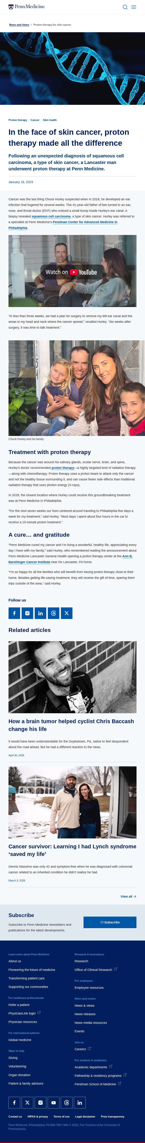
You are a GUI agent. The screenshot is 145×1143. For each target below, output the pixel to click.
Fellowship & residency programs (98, 1075)
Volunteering (17, 1066)
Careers (80, 1049)
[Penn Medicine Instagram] (40, 1102)
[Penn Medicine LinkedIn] (79, 1102)
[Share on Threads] (53, 613)
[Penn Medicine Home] (64, 7)
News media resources (91, 1023)
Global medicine (19, 1040)
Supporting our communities (28, 987)
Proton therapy (17, 119)
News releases (85, 1014)
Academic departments (91, 1067)
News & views (84, 1005)
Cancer (35, 119)
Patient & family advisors (25, 1083)
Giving (13, 1058)
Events (79, 1031)
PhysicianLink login (22, 1013)
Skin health (50, 119)
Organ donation (19, 1075)
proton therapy (63, 468)
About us (14, 961)
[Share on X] (66, 613)
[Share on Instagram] (27, 613)
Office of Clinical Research (93, 970)
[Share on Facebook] (14, 613)
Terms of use (61, 1116)
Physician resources (22, 1022)
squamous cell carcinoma (51, 216)
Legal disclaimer (85, 1116)
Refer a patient (18, 1005)
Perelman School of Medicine (95, 1084)
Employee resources (89, 987)
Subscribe (112, 922)
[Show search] (124, 7)
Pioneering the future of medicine (31, 970)
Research (81, 961)
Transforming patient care (26, 978)
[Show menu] (133, 7)
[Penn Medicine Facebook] (14, 1102)
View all (126, 896)
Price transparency (112, 1116)
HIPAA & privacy (38, 1116)
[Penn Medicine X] (27, 1102)
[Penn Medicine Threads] (66, 1102)
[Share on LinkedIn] (40, 613)
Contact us (15, 1116)
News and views (19, 24)
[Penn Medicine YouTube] (53, 1102)
